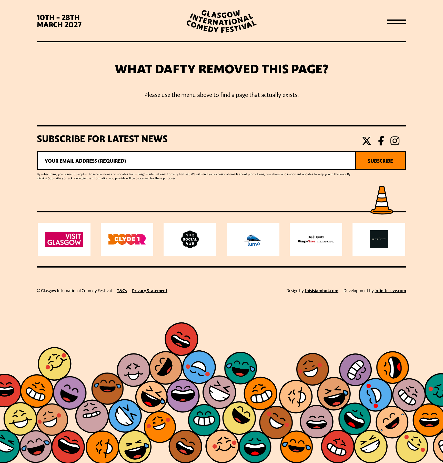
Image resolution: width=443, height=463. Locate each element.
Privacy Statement (149, 290)
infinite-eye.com (390, 290)
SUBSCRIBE (380, 160)
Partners (221, 113)
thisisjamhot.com (321, 290)
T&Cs (122, 290)
